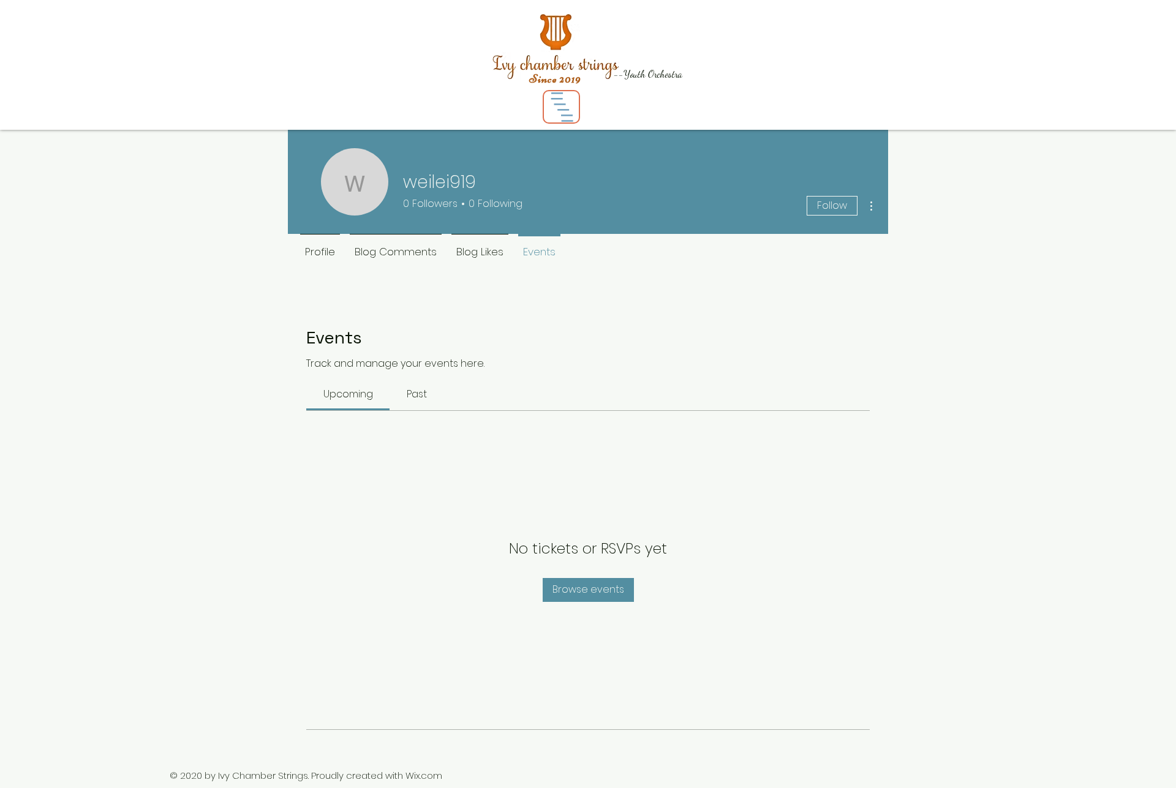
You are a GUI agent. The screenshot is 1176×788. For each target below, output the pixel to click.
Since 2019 (555, 78)
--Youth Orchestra (648, 74)
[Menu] (561, 107)
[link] (348, 394)
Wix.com (423, 775)
